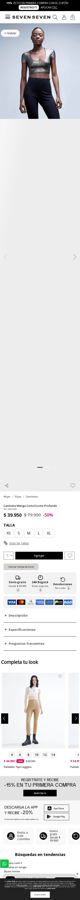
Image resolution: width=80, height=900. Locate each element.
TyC (54, 7)
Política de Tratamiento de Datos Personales (47, 885)
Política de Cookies (22, 885)
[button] (64, 17)
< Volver (10, 33)
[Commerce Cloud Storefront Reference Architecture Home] (31, 17)
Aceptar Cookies (40, 895)
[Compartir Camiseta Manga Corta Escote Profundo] (7, 485)
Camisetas (32, 496)
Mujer (7, 496)
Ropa (18, 496)
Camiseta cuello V (13, 863)
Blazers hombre (12, 871)
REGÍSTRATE (40, 793)
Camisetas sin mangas (15, 867)
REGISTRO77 (28, 7)
